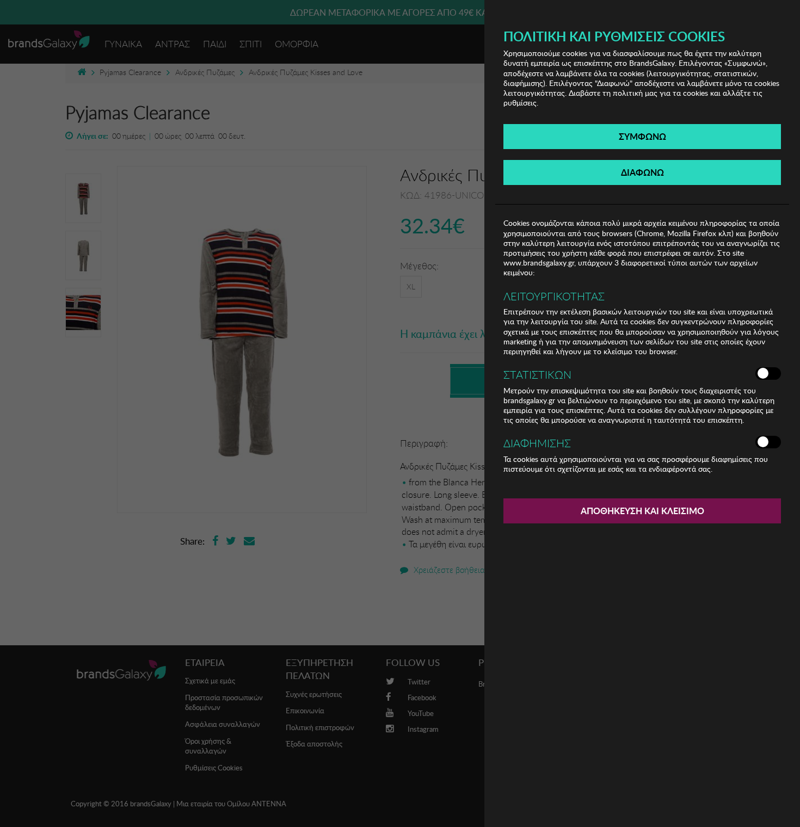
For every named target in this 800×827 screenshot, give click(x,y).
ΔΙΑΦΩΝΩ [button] (642, 172)
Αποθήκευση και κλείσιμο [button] (642, 510)
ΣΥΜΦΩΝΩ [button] (642, 136)
